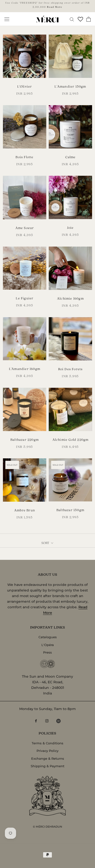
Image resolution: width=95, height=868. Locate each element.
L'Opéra (47, 645)
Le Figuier (25, 298)
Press (47, 652)
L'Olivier (24, 86)
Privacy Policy (47, 751)
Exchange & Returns (47, 758)
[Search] (72, 19)
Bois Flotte (24, 157)
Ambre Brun (24, 510)
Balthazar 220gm (24, 439)
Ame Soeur (24, 228)
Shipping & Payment (47, 766)
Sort (45, 543)
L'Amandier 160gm (24, 369)
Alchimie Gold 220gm (70, 439)
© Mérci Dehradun (47, 826)
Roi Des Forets (70, 369)
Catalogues (47, 637)
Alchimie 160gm (70, 298)
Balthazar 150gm (70, 510)
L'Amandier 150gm (70, 86)
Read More (54, 6)
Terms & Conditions (47, 743)
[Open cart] (88, 19)
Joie (70, 227)
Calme (70, 157)
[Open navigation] (6, 19)
